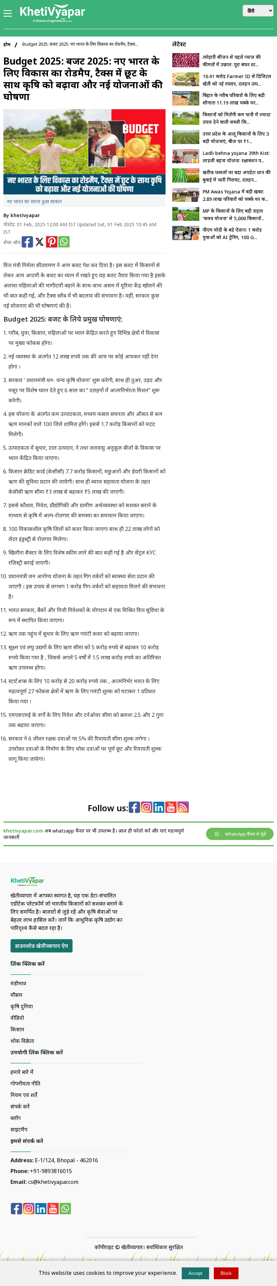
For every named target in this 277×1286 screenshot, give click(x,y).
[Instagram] (147, 808)
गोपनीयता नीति (25, 1083)
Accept (195, 1273)
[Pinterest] (52, 243)
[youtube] (171, 808)
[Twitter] (39, 243)
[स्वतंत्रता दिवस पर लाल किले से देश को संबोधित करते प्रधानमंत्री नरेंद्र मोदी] (185, 238)
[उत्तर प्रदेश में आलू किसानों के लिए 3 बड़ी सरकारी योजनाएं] (185, 142)
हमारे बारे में (21, 1072)
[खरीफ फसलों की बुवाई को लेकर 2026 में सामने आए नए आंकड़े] (185, 180)
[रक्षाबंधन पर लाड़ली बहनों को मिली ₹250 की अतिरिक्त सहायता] (185, 161)
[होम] (52, 21)
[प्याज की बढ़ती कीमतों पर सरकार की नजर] (185, 65)
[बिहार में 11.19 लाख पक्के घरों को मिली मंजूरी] (185, 103)
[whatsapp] (65, 1209)
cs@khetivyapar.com (53, 1182)
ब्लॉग (15, 1118)
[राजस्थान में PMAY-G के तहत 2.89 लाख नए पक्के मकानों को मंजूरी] (185, 200)
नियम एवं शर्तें (23, 1095)
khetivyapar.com (23, 830)
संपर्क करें (20, 1106)
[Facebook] (27, 243)
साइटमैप (18, 1129)
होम (6, 44)
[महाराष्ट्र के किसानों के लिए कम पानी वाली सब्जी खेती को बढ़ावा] (185, 122)
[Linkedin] (159, 808)
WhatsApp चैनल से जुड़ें (245, 834)
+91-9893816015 (51, 1171)
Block (226, 1273)
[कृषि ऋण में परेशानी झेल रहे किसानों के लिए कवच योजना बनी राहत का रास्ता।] (185, 219)
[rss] (183, 808)
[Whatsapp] (64, 243)
